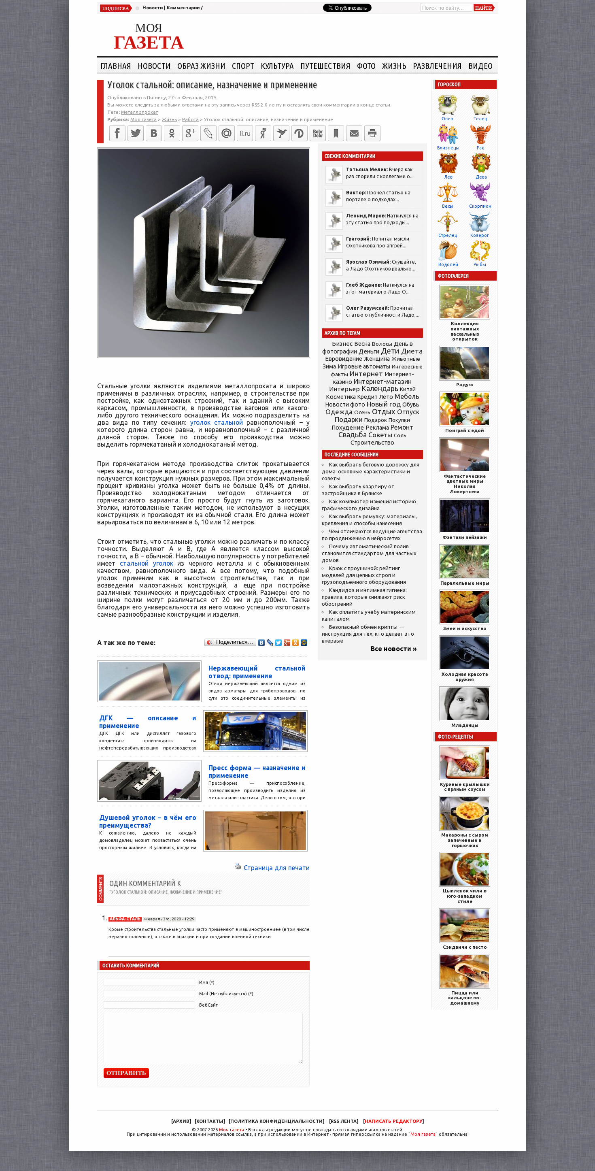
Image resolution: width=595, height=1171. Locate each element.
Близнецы (448, 147)
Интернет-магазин (383, 381)
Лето (386, 397)
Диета (412, 351)
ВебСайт (208, 1005)
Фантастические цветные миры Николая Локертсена (465, 483)
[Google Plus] (287, 642)
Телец (480, 118)
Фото (366, 65)
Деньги (369, 351)
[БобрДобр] (318, 133)
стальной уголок (146, 563)
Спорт (243, 65)
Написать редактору (393, 1121)
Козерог (479, 235)
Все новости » (394, 648)
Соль (400, 435)
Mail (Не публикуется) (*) (226, 993)
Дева (481, 177)
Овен (447, 118)
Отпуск (408, 411)
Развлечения (437, 65)
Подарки (349, 419)
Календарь (379, 388)
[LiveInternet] (245, 133)
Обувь (410, 404)
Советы (380, 435)
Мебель (407, 396)
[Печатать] (372, 133)
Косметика (341, 397)
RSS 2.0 (260, 104)
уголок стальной (216, 422)
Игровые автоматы (364, 366)
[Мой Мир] (304, 642)
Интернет (366, 373)
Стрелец (447, 235)
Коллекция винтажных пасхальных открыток (464, 331)
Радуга (464, 384)
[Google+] (190, 133)
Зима (329, 366)
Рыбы (480, 264)
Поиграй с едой (464, 430)
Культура (277, 65)
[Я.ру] (263, 133)
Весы (447, 206)
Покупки (399, 420)
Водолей (448, 264)
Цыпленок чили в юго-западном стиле (465, 896)
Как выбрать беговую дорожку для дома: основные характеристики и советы (370, 471)
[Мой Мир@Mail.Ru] (227, 133)
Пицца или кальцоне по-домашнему (464, 998)
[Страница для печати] (238, 867)
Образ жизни (201, 65)
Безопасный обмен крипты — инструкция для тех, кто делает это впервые (368, 634)
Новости (152, 7)
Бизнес (342, 343)
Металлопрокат (139, 112)
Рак (480, 147)
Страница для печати (277, 867)
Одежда (339, 411)
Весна (362, 344)
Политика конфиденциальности (276, 1121)
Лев (448, 177)
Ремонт (402, 427)
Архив (181, 1121)
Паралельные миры (464, 583)
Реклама (377, 427)
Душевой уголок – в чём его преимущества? (147, 821)
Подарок (375, 420)
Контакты (209, 1121)
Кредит (367, 397)
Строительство (372, 442)
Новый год (384, 404)
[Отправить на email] (354, 133)
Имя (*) (207, 982)
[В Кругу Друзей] (299, 133)
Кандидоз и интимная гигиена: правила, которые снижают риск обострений (364, 597)
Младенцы (464, 725)
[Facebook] (117, 133)
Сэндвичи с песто (465, 947)
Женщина (377, 359)
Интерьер (344, 388)
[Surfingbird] (281, 133)
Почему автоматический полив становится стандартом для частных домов (369, 553)
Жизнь (394, 65)
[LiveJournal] (208, 133)
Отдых (383, 411)
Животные (405, 359)
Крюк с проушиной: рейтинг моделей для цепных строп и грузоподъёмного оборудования (364, 575)
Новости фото (345, 404)
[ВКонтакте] (154, 133)
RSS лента (344, 1121)
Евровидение (343, 358)
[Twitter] (136, 133)
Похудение (348, 427)
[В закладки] (336, 133)
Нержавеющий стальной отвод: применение (257, 671)
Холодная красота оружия (465, 676)
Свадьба (352, 435)
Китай (408, 389)
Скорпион (480, 206)
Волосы (382, 344)
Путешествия (325, 65)
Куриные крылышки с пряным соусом (465, 786)
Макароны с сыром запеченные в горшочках (464, 840)
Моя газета (231, 1129)
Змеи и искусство (465, 628)
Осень (362, 412)
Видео (480, 65)
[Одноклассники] (172, 133)
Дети (390, 351)
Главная (115, 65)
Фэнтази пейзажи (464, 537)
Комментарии (183, 7)
